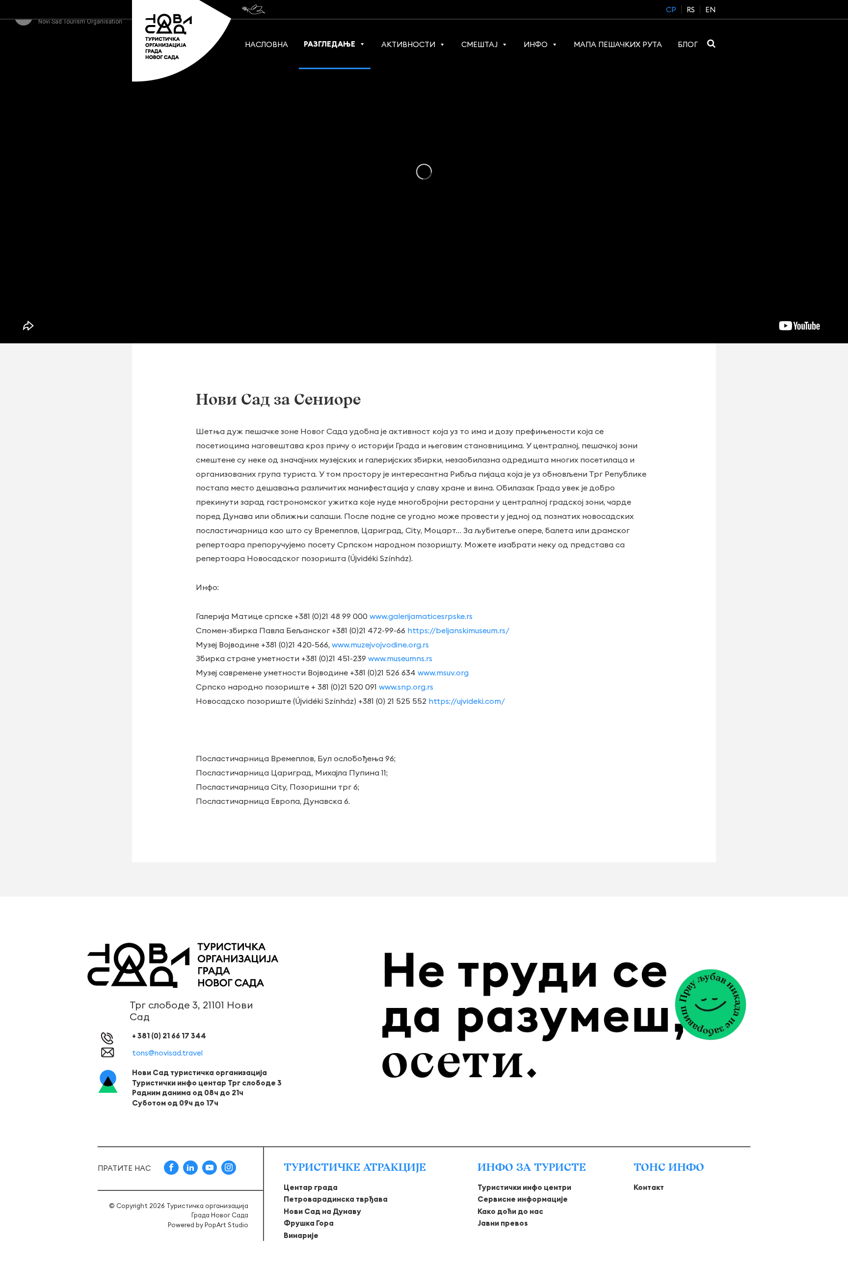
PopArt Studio (226, 1225)
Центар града (311, 1187)
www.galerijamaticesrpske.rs (421, 616)
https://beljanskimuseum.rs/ (458, 630)
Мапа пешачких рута (618, 44)
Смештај (479, 44)
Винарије (301, 1235)
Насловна (266, 44)
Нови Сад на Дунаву (322, 1211)
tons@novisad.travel (167, 1052)
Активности (408, 44)
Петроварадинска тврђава (336, 1199)
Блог (688, 44)
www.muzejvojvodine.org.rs (380, 644)
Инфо (536, 44)
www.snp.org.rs (406, 687)
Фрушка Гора (309, 1223)
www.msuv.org (443, 672)
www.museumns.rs (400, 658)
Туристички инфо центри (524, 1187)
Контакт (649, 1187)
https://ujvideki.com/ (466, 701)
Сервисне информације (522, 1199)
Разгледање (329, 44)
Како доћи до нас (510, 1211)
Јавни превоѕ (502, 1223)
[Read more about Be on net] (254, 9)
